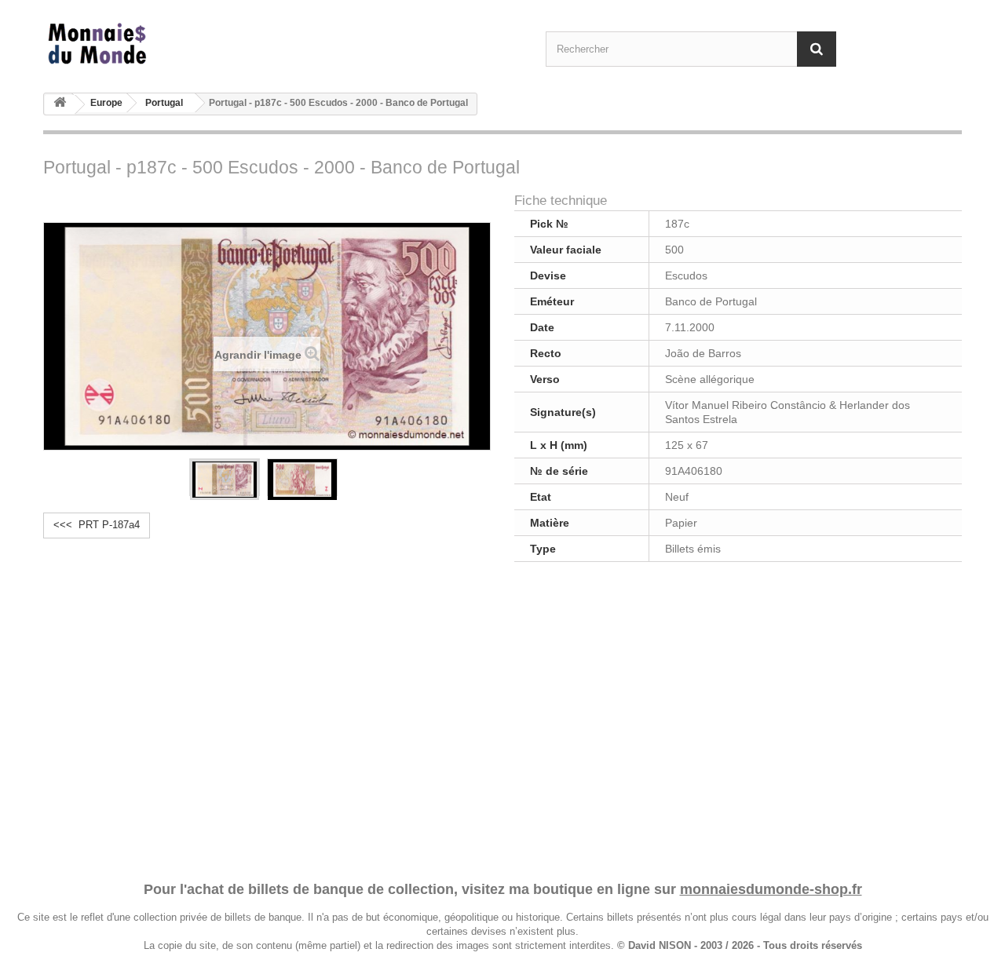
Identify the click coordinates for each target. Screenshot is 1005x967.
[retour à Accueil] (60, 105)
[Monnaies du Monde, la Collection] (188, 44)
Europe (106, 102)
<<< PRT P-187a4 (96, 525)
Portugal (164, 102)
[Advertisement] (502, 719)
